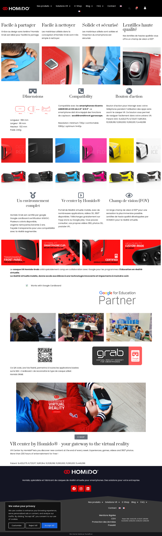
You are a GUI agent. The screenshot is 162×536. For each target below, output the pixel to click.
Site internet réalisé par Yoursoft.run (81, 534)
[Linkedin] (88, 488)
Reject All (33, 525)
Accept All (49, 525)
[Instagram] (81, 488)
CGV (113, 518)
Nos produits (43, 6)
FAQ (99, 6)
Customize (16, 525)
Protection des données (104, 521)
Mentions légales (107, 515)
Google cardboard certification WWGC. (29, 218)
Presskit (112, 525)
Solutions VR (62, 6)
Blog (88, 6)
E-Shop (78, 6)
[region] (33, 516)
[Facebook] (74, 488)
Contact (111, 6)
